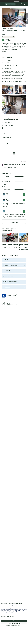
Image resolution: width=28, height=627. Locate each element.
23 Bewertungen (8, 40)
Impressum (9, 297)
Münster (16, 302)
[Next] (26, 16)
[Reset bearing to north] (25, 152)
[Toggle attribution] (25, 161)
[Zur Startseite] (3, 4)
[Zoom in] (25, 148)
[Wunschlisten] (18, 4)
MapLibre (22, 161)
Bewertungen (16, 1)
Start (3, 302)
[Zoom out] (25, 150)
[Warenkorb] (21, 4)
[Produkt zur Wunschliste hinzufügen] (24, 9)
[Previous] (2, 16)
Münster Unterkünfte (6, 303)
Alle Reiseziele (9, 302)
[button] (14, 16)
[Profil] (24, 4)
